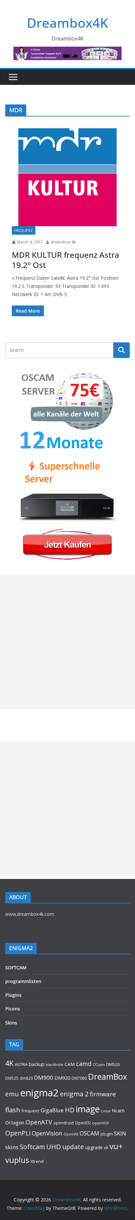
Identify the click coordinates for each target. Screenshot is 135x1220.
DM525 (11, 1078)
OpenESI (83, 1122)
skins (11, 1147)
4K (9, 1063)
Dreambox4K (67, 23)
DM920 (62, 1077)
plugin (107, 1134)
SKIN (120, 1133)
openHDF (100, 1122)
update (73, 1146)
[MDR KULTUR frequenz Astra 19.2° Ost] (67, 177)
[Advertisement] (67, 642)
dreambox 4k (63, 242)
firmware (103, 1094)
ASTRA (21, 1064)
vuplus (17, 1160)
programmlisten (23, 981)
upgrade (94, 1147)
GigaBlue (52, 1110)
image (88, 1109)
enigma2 (39, 1092)
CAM (70, 1064)
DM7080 (79, 1078)
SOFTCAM (16, 967)
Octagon (14, 1122)
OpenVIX (71, 1134)
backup (37, 1064)
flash (12, 1109)
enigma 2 (74, 1093)
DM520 (113, 1064)
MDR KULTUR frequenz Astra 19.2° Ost (65, 259)
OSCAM (89, 1133)
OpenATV (39, 1122)
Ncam (118, 1110)
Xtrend (37, 1161)
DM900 (43, 1077)
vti (106, 1147)
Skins (11, 1023)
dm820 (26, 1078)
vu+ (116, 1146)
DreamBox (107, 1076)
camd (83, 1064)
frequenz (30, 1111)
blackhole (54, 1064)
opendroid (63, 1122)
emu (12, 1093)
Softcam (32, 1146)
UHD (53, 1146)
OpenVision (47, 1133)
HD (69, 1109)
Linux (105, 1110)
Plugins (13, 995)
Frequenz (23, 230)
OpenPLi (17, 1133)
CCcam (99, 1064)
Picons (12, 1009)
